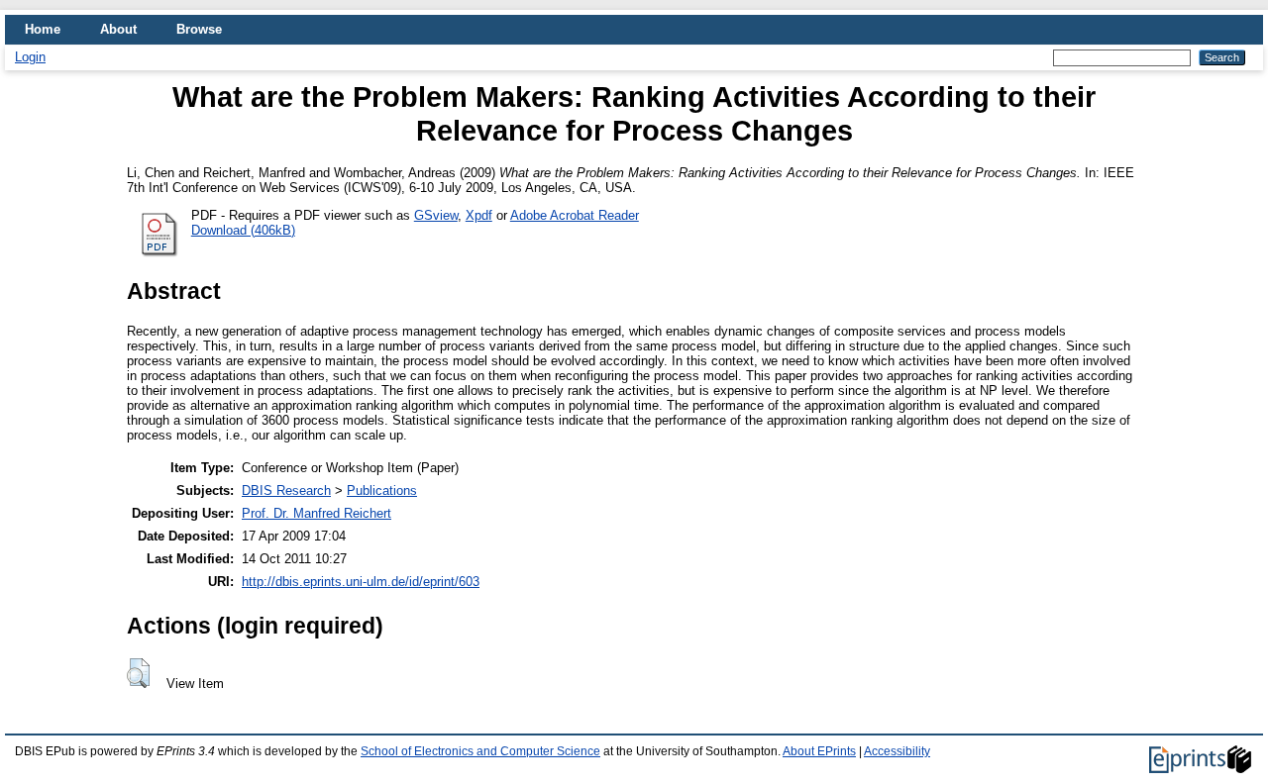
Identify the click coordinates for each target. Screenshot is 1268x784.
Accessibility (897, 751)
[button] (138, 673)
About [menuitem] (118, 29)
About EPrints (819, 751)
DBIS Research (286, 490)
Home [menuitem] (42, 29)
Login (30, 56)
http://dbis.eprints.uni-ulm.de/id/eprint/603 (360, 581)
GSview (436, 215)
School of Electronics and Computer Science (480, 751)
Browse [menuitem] (199, 29)
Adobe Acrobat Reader (574, 215)
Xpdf (479, 215)
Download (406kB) (243, 230)
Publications (382, 490)
